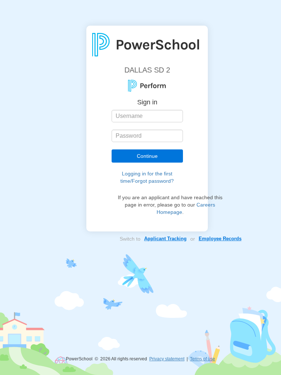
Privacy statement (166, 358)
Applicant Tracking (165, 238)
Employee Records (220, 238)
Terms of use (202, 358)
